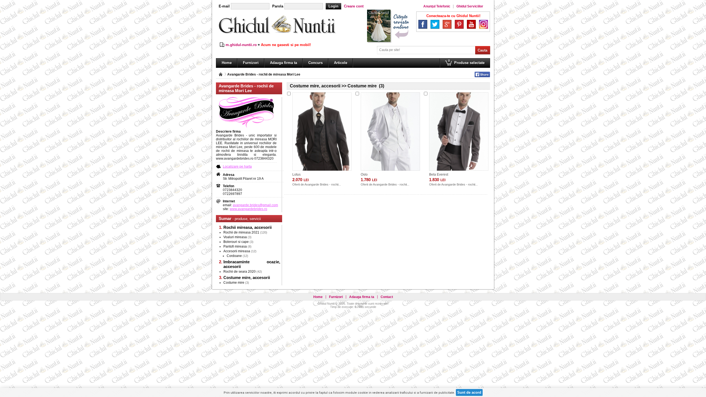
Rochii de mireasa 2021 (241, 232)
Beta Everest (438, 174)
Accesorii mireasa (236, 251)
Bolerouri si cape (236, 242)
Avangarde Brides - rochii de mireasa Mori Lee (263, 74)
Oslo (364, 174)
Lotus (296, 174)
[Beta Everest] (458, 131)
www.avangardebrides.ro (248, 209)
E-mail (224, 6)
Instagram (483, 24)
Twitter (434, 24)
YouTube (471, 24)
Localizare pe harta (237, 166)
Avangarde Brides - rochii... (322, 184)
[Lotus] (322, 131)
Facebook (422, 24)
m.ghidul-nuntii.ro (241, 45)
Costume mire (233, 283)
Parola (277, 6)
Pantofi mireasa (235, 246)
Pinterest (459, 24)
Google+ (447, 24)
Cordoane (234, 256)
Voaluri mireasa (235, 237)
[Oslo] (390, 131)
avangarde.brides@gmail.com (255, 205)
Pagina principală (221, 74)
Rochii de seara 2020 (239, 271)
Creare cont (353, 6)
